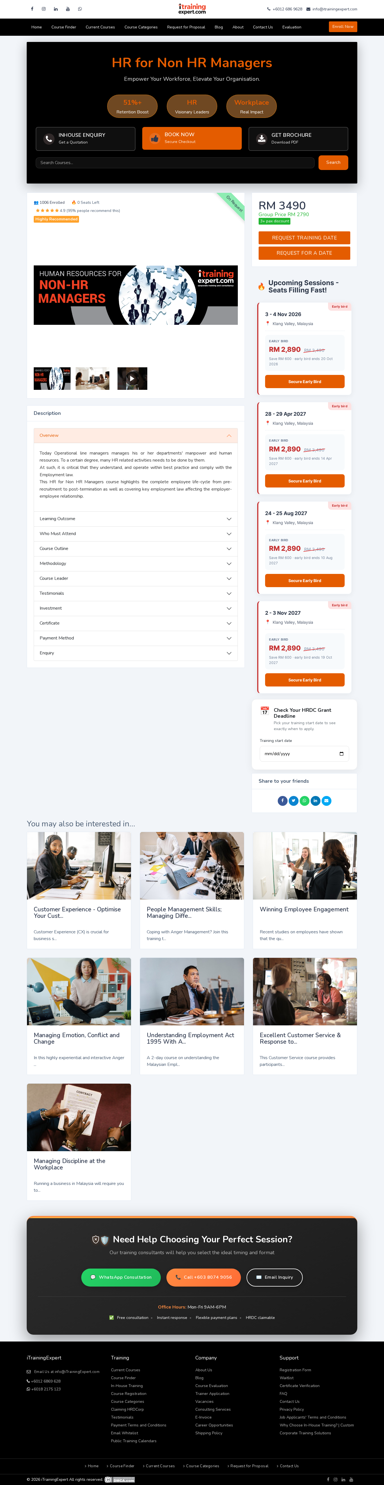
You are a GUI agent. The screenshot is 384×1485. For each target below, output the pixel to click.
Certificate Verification (300, 1385)
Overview (49, 435)
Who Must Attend (58, 534)
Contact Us (263, 27)
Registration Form (295, 1370)
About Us (203, 1370)
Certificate (50, 623)
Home (36, 27)
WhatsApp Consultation (121, 1277)
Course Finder (63, 27)
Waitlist (286, 1378)
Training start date (276, 740)
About (237, 27)
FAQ (283, 1393)
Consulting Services (213, 1409)
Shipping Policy (208, 1433)
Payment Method (57, 638)
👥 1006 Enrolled (49, 202)
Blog (219, 27)
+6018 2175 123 (45, 1389)
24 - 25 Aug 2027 (286, 513)
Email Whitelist (124, 1433)
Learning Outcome (57, 519)
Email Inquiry (274, 1277)
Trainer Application (212, 1393)
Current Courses (100, 27)
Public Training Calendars (134, 1441)
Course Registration (128, 1393)
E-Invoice (203, 1417)
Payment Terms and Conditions (138, 1425)
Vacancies (204, 1401)
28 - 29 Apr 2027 (285, 414)
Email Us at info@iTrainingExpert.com (67, 1371)
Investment (51, 608)
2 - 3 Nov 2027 (283, 613)
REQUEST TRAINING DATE (304, 237)
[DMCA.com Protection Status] (119, 1479)
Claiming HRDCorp (127, 1409)
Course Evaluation (211, 1385)
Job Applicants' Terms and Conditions (313, 1417)
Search (333, 162)
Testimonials (52, 593)
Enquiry (47, 653)
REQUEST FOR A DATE (304, 253)
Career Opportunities (214, 1425)
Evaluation (292, 27)
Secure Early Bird (304, 381)
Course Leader (54, 578)
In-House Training (127, 1385)
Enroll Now (343, 26)
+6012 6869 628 (45, 1381)
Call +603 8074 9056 (203, 1277)
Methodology (53, 563)
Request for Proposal (186, 27)
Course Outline (54, 548)
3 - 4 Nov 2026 (283, 314)
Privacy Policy (292, 1409)
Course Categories (141, 27)
